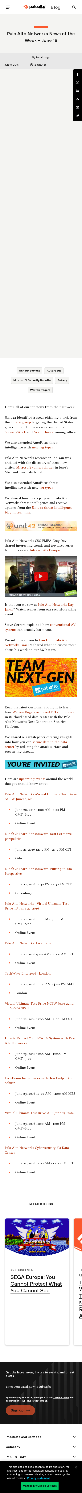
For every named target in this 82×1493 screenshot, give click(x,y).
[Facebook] (77, 74)
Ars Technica (44, 432)
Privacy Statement (36, 1400)
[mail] (77, 107)
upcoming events (32, 779)
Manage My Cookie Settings (40, 1485)
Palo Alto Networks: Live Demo (28, 943)
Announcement (29, 370)
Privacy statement (38, 1478)
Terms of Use (61, 1397)
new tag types (42, 447)
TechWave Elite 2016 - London (28, 974)
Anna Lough (43, 57)
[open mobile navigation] (9, 7)
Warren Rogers (40, 389)
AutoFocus (54, 370)
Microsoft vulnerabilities (35, 467)
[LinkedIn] (77, 91)
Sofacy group (21, 422)
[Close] (76, 1467)
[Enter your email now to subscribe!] (41, 1390)
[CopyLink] (77, 115)
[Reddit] (77, 99)
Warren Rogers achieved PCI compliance (43, 712)
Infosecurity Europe (45, 550)
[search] (72, 7)
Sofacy (62, 380)
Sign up (17, 1410)
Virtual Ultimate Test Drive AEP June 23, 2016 (39, 1113)
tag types (46, 488)
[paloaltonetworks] (34, 7)
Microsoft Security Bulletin (32, 380)
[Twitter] (77, 82)
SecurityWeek (15, 432)
